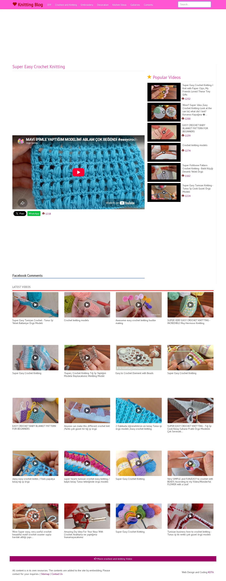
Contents (148, 4)
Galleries (135, 4)
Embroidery (87, 4)
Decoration (103, 4)
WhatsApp (34, 213)
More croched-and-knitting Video (114, 558)
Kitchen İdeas (119, 4)
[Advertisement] (113, 38)
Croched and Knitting (66, 4)
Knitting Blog (30, 4)
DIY (49, 4)
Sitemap (45, 574)
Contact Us (57, 574)
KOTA (211, 572)
